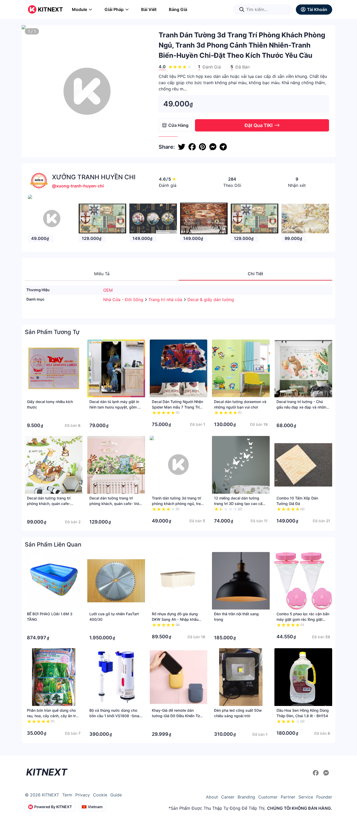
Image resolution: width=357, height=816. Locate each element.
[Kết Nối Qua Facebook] (316, 772)
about (212, 797)
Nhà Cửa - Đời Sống (124, 299)
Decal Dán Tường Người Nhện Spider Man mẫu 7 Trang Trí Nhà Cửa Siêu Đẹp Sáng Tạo (177, 407)
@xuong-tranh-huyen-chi (78, 185)
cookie (100, 794)
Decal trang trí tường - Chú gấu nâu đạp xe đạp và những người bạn (303, 407)
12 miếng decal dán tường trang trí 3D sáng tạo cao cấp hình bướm (239, 503)
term (67, 794)
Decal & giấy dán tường (210, 299)
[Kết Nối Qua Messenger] (326, 772)
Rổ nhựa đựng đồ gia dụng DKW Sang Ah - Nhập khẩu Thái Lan (175, 619)
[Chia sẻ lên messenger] (212, 146)
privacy (82, 794)
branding (246, 797)
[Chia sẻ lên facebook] (192, 146)
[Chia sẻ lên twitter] (181, 146)
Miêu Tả (102, 273)
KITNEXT (50, 9)
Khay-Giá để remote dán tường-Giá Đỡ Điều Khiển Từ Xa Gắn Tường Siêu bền (176, 715)
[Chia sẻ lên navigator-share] (223, 146)
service (305, 797)
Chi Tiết (255, 273)
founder (324, 797)
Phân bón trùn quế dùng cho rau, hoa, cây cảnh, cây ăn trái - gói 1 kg (53, 715)
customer (268, 797)
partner (288, 797)
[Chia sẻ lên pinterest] (202, 146)
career (227, 797)
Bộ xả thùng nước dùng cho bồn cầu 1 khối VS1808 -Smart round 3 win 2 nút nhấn (115, 715)
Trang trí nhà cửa (165, 299)
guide (116, 794)
